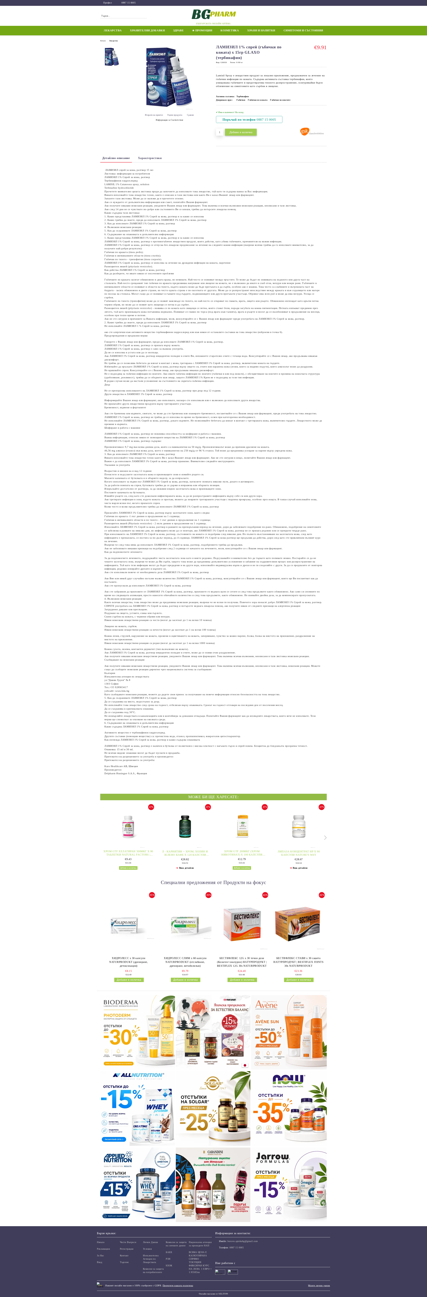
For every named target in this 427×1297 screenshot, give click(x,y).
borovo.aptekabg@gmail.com (243, 1241)
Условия (147, 1249)
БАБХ (169, 1252)
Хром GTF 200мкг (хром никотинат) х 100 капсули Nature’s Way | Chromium (241, 853)
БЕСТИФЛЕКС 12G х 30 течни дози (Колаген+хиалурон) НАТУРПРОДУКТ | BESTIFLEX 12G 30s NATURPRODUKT (242, 962)
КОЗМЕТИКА (230, 30)
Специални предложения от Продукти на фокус (213, 882)
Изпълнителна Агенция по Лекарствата (151, 1259)
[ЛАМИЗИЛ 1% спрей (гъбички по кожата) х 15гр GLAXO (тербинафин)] (168, 109)
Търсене (124, 1262)
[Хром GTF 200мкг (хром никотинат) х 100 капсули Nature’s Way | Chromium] (242, 826)
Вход (99, 1262)
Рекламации (103, 1249)
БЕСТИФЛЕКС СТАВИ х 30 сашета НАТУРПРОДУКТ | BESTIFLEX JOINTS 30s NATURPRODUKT (298, 962)
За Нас (100, 1255)
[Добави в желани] (324, 117)
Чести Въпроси (128, 1242)
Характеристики (150, 158)
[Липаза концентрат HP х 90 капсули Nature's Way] (299, 826)
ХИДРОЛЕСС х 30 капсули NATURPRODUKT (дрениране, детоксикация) (128, 962)
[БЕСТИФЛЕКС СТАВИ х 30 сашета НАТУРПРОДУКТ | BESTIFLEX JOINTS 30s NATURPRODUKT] (298, 923)
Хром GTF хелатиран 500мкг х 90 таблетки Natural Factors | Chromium (128, 853)
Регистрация (126, 1249)
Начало (103, 41)
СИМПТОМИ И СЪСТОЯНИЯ (303, 30)
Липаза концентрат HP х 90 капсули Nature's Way (299, 853)
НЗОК (169, 1265)
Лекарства (113, 41)
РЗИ (168, 1259)
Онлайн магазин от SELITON (213, 1294)
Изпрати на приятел (154, 115)
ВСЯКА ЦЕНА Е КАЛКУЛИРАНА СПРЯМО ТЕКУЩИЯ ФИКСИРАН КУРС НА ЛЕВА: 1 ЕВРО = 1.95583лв (200, 1262)
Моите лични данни (319, 1285)
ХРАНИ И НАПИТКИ (261, 30)
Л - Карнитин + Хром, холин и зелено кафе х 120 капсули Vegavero (185, 853)
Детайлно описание (116, 158)
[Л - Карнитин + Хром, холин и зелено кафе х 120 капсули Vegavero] (185, 826)
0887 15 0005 (128, 2)
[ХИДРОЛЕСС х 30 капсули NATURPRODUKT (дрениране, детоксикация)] (128, 923)
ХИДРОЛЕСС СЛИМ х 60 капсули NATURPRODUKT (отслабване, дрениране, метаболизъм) (185, 962)
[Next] (324, 837)
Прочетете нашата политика (178, 1285)
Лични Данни (150, 1242)
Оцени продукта (174, 115)
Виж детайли (186, 868)
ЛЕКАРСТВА (113, 30)
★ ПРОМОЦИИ (202, 30)
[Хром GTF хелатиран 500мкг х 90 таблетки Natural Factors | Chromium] (128, 826)
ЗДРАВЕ (178, 30)
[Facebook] (325, 3)
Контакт (124, 1255)
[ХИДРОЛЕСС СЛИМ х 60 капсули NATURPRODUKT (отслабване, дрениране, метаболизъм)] (185, 923)
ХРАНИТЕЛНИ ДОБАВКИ (147, 30)
